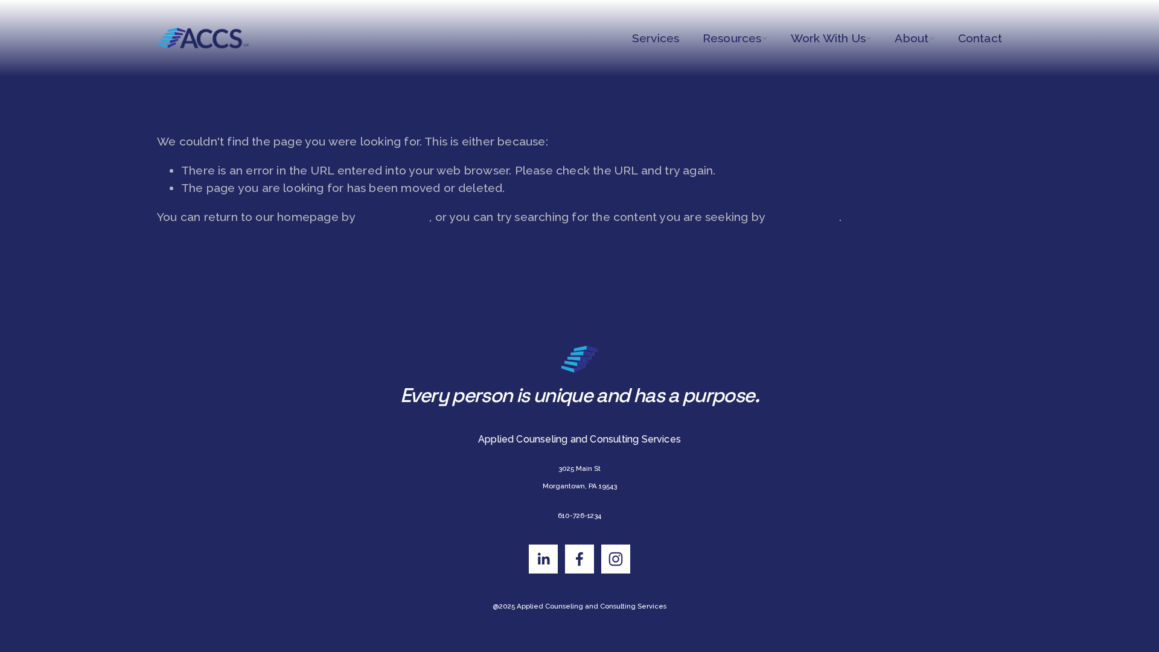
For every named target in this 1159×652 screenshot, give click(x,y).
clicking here (394, 217)
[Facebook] (579, 559)
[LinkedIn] (543, 559)
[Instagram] (615, 559)
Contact (980, 38)
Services (656, 38)
